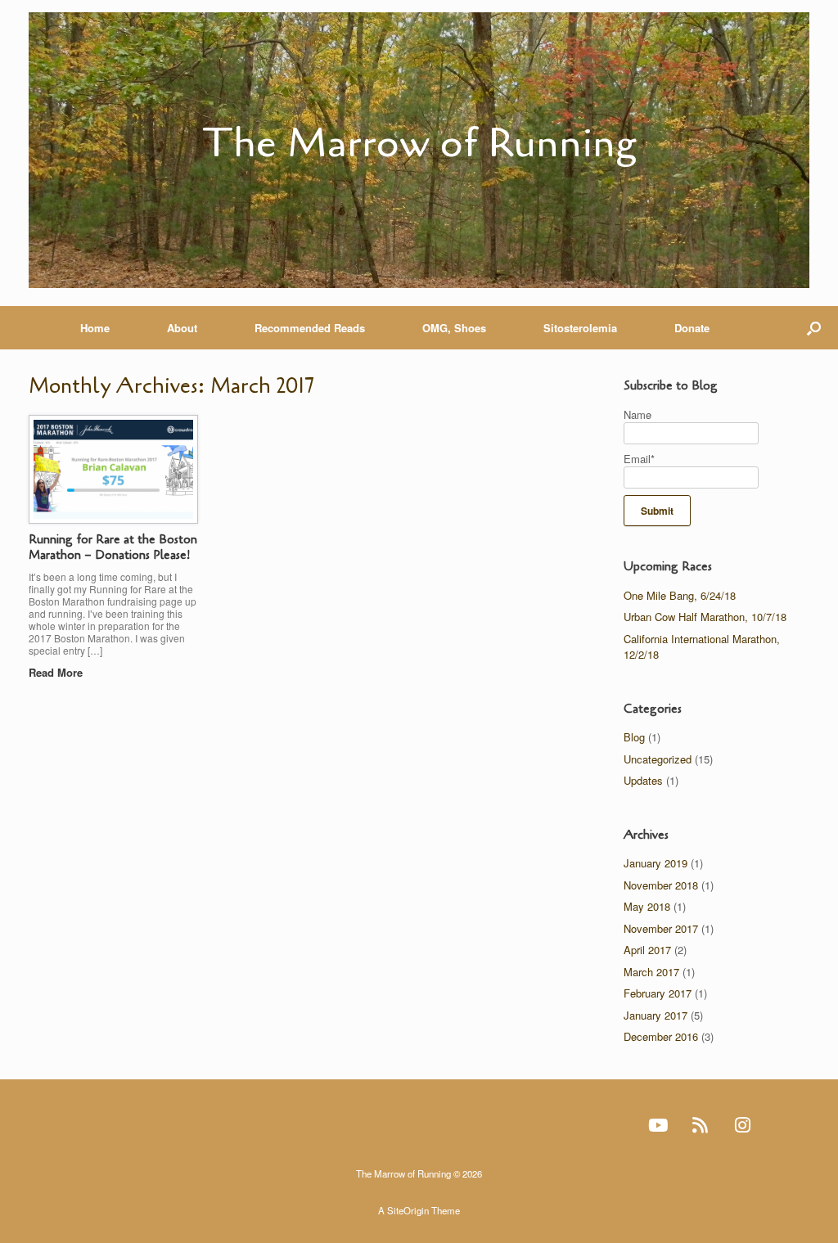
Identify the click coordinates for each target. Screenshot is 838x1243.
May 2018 (647, 906)
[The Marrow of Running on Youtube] (658, 1125)
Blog (634, 737)
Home (95, 328)
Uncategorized (658, 759)
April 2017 (647, 949)
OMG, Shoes (454, 328)
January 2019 (655, 863)
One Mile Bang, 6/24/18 (680, 595)
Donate (692, 328)
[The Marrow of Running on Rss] (700, 1125)
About (182, 328)
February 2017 (658, 993)
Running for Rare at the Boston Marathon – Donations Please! (113, 547)
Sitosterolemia (580, 328)
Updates (643, 780)
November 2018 (661, 885)
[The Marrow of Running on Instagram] (742, 1125)
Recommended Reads (310, 328)
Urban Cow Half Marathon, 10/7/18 (705, 616)
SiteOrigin (408, 1210)
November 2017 (661, 928)
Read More (57, 672)
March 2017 (651, 972)
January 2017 (655, 1015)
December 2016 (661, 1036)
